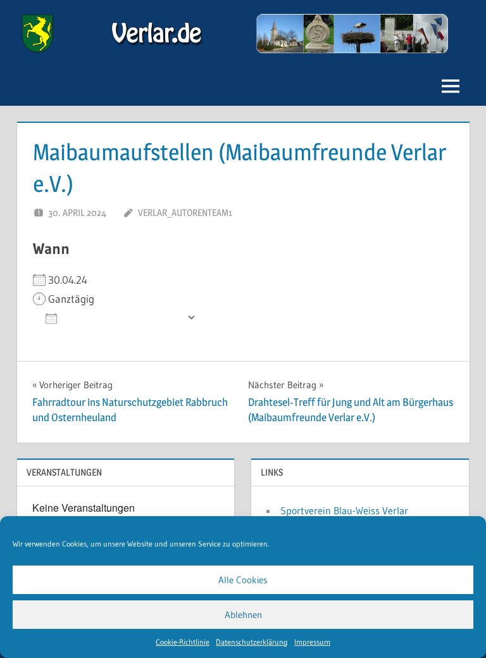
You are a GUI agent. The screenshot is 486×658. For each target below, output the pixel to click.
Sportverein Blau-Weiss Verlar (344, 510)
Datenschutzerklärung (252, 642)
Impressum (312, 642)
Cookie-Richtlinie (182, 642)
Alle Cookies (243, 580)
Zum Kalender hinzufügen (121, 317)
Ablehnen (243, 615)
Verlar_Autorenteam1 (185, 212)
